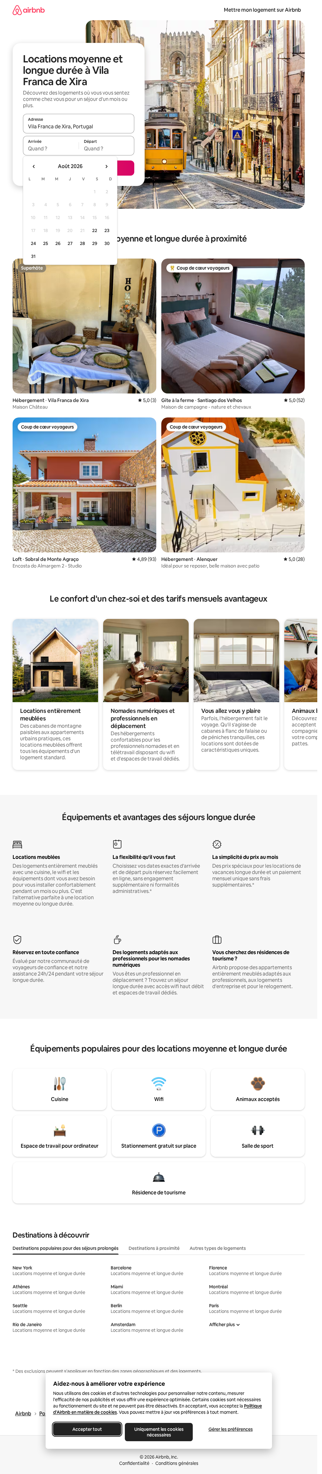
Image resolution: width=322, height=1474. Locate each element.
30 (107, 243)
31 (33, 256)
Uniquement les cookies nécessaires (158, 1432)
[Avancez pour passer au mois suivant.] (106, 166)
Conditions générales (176, 1463)
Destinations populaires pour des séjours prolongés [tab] (66, 1248)
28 (82, 243)
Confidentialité (134, 1463)
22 (94, 230)
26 (57, 243)
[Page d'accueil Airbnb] (29, 10)
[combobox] (78, 126)
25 (45, 243)
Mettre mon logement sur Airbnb (262, 10)
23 (106, 230)
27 (70, 243)
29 (94, 243)
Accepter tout (87, 1429)
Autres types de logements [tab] (218, 1248)
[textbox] (51, 148)
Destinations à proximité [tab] (154, 1248)
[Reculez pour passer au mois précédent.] (34, 166)
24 (33, 243)
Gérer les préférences (230, 1429)
